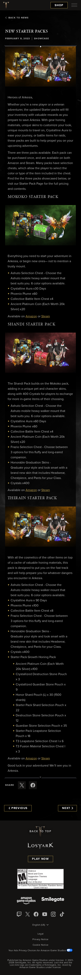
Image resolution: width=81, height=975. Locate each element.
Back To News (18, 18)
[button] (40, 66)
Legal (41, 934)
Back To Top (40, 831)
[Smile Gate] (52, 901)
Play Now (40, 859)
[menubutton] (74, 5)
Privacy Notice (40, 939)
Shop (59, 5)
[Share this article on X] (22, 785)
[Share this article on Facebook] (33, 785)
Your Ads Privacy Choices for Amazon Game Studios (37, 950)
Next (66, 808)
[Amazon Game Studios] (26, 901)
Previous (19, 808)
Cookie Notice (41, 945)
